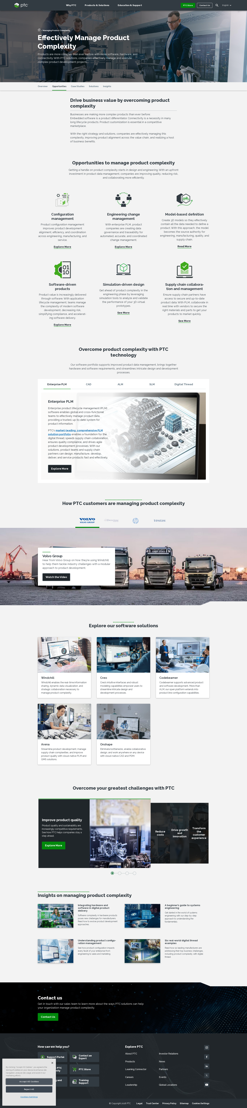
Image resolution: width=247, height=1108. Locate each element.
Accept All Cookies (29, 1082)
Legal (139, 1103)
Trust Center (152, 1103)
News (162, 1061)
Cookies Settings (200, 1103)
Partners (163, 1069)
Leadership (131, 1085)
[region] (29, 1082)
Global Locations (168, 1085)
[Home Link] (39, 31)
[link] (59, 468)
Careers (129, 1077)
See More (123, 312)
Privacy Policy (169, 1103)
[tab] (57, 385)
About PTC (131, 1053)
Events (162, 1077)
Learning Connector (135, 1069)
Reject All (29, 1089)
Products (130, 1061)
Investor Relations (168, 1053)
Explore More (62, 246)
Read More (185, 246)
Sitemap (184, 1103)
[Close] (52, 1063)
